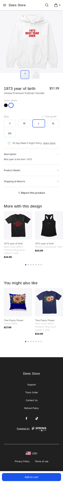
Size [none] (6, 116)
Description (10, 154)
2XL (10, 133)
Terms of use (41, 461)
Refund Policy (31, 408)
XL (53, 123)
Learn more (49, 143)
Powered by (23, 428)
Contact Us (31, 400)
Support (31, 384)
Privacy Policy (22, 461)
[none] (49, 116)
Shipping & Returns (14, 181)
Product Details (12, 170)
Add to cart (31, 477)
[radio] (10, 123)
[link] (18, 225)
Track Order (31, 392)
